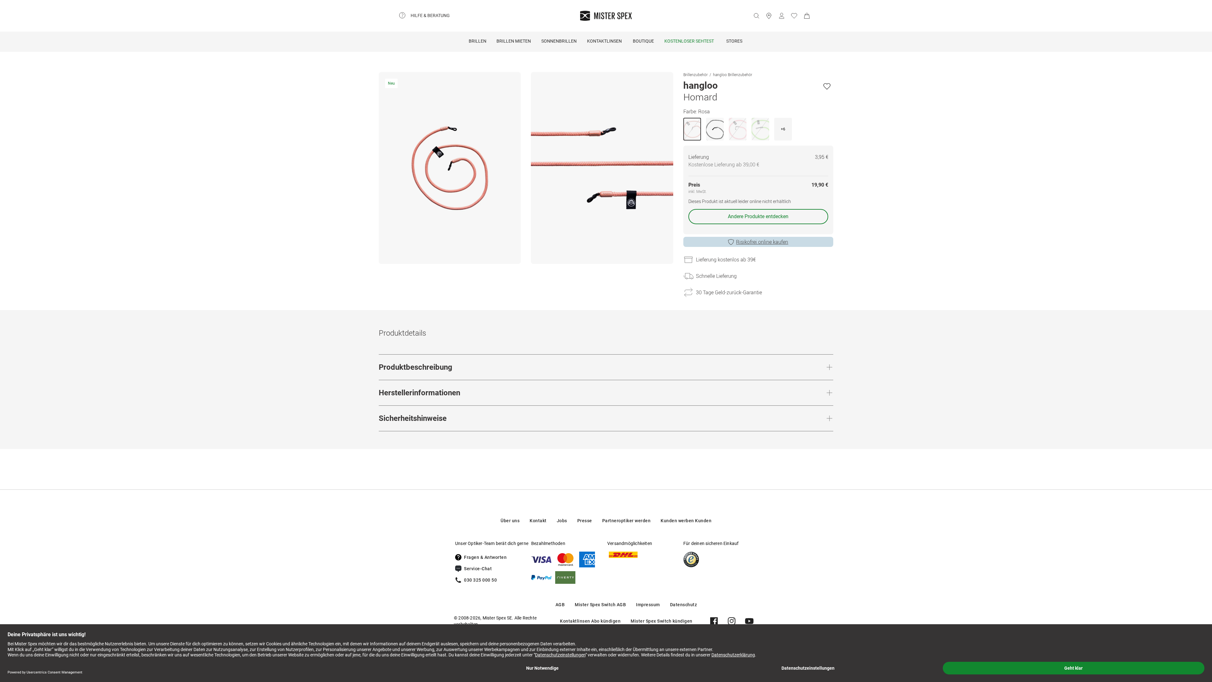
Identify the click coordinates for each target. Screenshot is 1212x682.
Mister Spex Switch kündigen (661, 621)
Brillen (477, 41)
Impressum (648, 604)
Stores (734, 41)
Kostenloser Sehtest (689, 41)
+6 (783, 129)
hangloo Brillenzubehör (732, 74)
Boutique (643, 41)
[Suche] (756, 16)
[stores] (769, 15)
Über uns (510, 520)
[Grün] (760, 129)
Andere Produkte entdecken (758, 216)
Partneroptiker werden (626, 520)
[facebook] (714, 621)
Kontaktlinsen (604, 41)
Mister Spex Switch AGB (600, 604)
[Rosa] (692, 129)
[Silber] (715, 129)
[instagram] (731, 621)
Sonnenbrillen (559, 41)
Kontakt (538, 520)
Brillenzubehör (695, 74)
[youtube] (749, 621)
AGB (560, 604)
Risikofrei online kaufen (762, 241)
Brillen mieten (513, 41)
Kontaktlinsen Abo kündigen (590, 621)
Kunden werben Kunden (686, 520)
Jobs (562, 520)
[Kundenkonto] (781, 15)
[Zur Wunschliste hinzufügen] (827, 86)
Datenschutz (683, 604)
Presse (584, 520)
